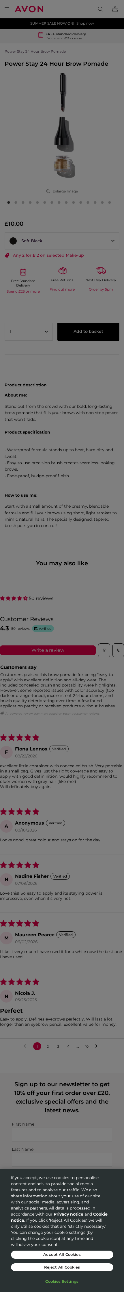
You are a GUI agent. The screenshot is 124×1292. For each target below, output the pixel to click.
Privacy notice (68, 1214)
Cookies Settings (61, 1281)
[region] (62, 1230)
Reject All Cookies (62, 1267)
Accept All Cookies (61, 1254)
